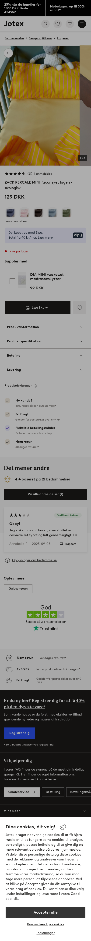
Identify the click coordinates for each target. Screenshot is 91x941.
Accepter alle (46, 912)
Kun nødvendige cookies (45, 924)
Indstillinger (46, 933)
